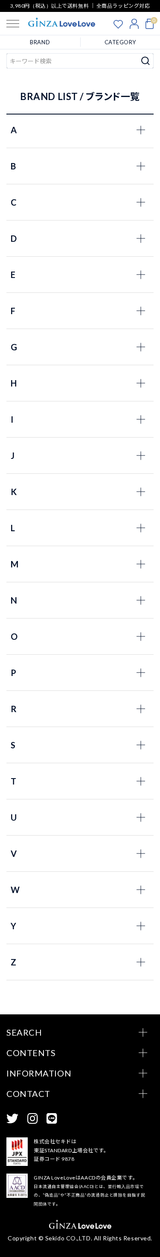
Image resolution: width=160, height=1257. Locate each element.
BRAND (40, 42)
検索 (145, 61)
